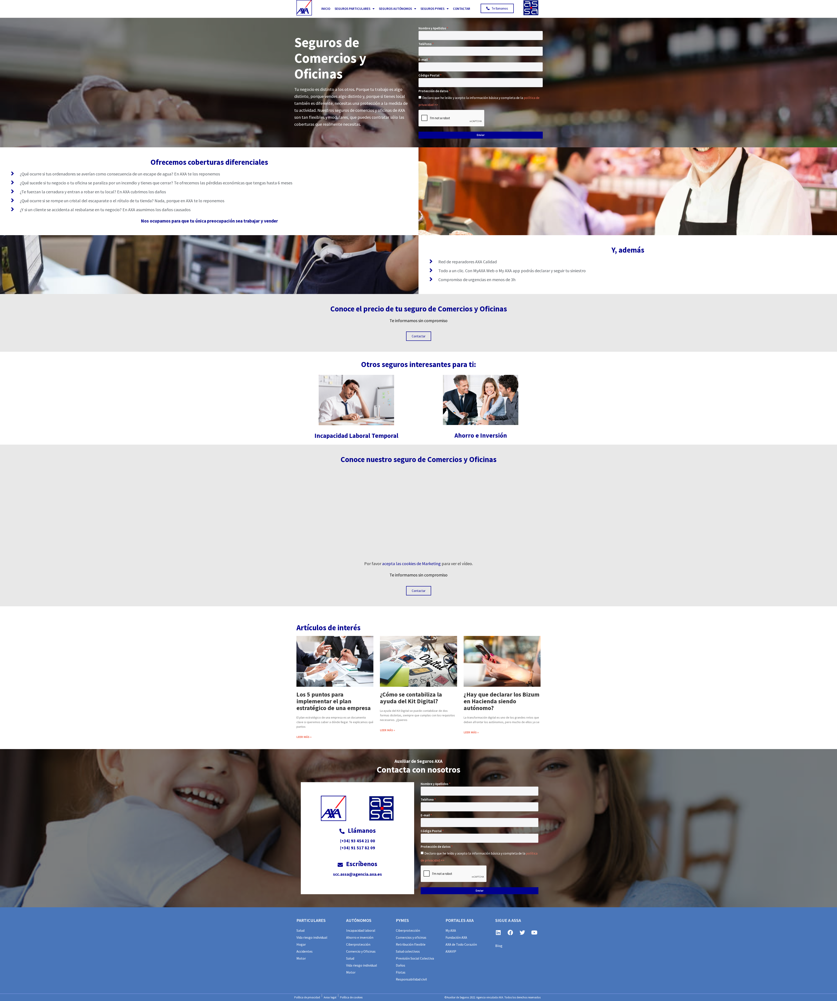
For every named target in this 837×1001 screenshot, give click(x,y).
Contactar (461, 9)
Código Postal (428, 75)
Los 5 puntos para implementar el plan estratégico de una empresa (333, 701)
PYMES (402, 920)
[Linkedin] (498, 932)
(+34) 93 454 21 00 (357, 840)
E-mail (423, 59)
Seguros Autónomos (395, 9)
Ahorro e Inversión (480, 435)
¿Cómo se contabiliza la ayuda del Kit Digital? (411, 697)
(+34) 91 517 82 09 (357, 847)
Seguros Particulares (352, 9)
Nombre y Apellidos (432, 28)
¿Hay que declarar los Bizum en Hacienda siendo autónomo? (501, 701)
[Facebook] (510, 932)
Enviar (481, 135)
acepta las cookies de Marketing (411, 563)
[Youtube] (534, 932)
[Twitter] (522, 932)
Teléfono (425, 44)
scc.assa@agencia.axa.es (357, 874)
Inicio (325, 9)
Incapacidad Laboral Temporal (356, 436)
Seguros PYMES (432, 9)
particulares (311, 920)
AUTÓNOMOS (358, 920)
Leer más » (303, 737)
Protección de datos (433, 91)
